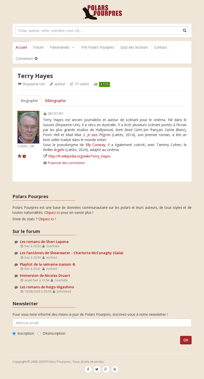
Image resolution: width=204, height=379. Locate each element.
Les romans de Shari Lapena (44, 241)
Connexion (25, 58)
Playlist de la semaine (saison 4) (47, 264)
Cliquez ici (52, 212)
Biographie (29, 100)
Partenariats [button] (60, 47)
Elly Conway (95, 144)
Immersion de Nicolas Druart (45, 275)
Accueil (21, 47)
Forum (38, 47)
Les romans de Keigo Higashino (47, 287)
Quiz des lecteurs (134, 47)
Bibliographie (55, 100)
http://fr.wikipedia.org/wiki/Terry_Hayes (80, 156)
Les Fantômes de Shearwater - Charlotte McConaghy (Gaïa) (71, 252)
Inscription (25, 333)
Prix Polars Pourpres (97, 47)
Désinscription (54, 333)
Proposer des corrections (66, 163)
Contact (160, 47)
